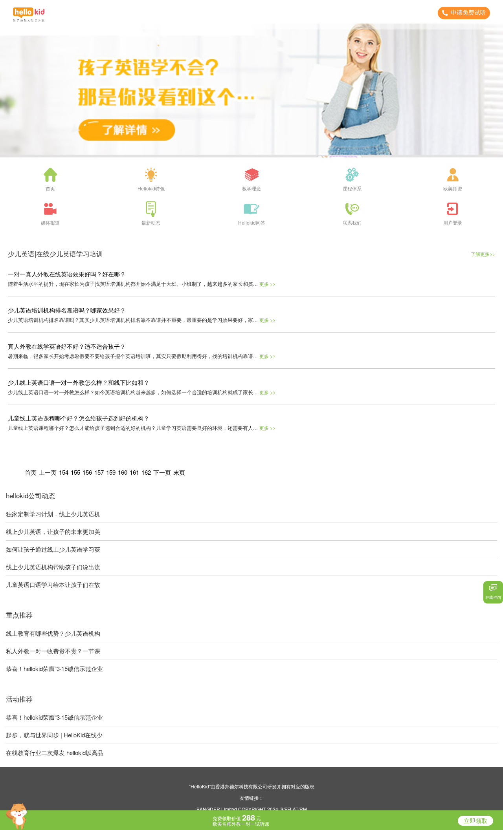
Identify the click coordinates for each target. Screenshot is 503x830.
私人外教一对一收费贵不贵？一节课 (53, 651)
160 (122, 472)
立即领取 (475, 820)
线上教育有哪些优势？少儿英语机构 (53, 633)
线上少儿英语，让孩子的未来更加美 (53, 531)
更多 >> (267, 283)
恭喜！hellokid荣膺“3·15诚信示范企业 (54, 668)
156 (87, 472)
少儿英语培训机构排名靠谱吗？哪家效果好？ (67, 310)
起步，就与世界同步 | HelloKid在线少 (54, 735)
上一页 (48, 472)
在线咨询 (493, 597)
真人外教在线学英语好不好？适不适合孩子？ (67, 346)
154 (63, 472)
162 (146, 472)
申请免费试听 (468, 12)
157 (99, 472)
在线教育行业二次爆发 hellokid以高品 (54, 752)
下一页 (162, 472)
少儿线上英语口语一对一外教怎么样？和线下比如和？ (78, 382)
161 (134, 472)
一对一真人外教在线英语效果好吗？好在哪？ (67, 274)
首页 (31, 472)
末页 (179, 472)
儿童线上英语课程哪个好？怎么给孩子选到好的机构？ (78, 418)
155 (75, 472)
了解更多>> (483, 253)
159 (111, 472)
